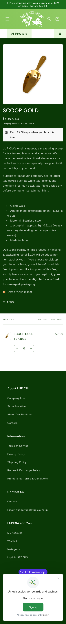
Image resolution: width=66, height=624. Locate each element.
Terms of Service (18, 445)
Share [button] (10, 301)
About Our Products (19, 414)
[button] (7, 19)
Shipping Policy (17, 462)
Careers (12, 422)
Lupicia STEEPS (17, 557)
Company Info (16, 398)
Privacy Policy (16, 454)
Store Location (16, 406)
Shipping (7, 124)
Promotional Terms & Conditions (27, 478)
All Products (19, 33)
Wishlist (12, 541)
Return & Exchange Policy (23, 470)
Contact (12, 501)
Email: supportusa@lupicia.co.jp (27, 509)
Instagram (13, 549)
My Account (14, 532)
